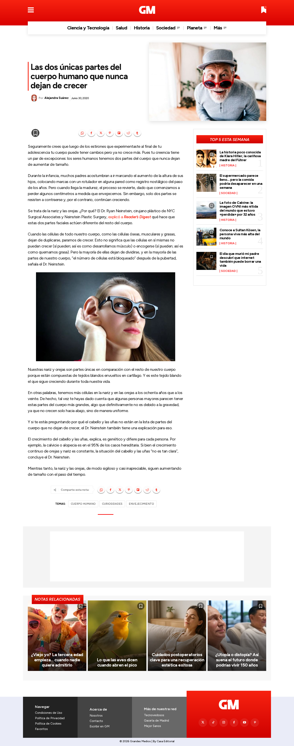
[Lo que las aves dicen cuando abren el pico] (117, 635)
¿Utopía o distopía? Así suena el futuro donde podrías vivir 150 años (237, 660)
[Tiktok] (213, 722)
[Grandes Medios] (147, 10)
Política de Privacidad (50, 718)
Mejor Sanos (152, 726)
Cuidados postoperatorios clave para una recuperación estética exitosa (177, 660)
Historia (228, 165)
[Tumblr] (137, 133)
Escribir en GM (99, 726)
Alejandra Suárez (56, 98)
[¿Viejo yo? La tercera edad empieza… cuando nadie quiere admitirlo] (57, 635)
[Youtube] (244, 722)
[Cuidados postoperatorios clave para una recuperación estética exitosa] (177, 635)
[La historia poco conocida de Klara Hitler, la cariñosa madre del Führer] (206, 159)
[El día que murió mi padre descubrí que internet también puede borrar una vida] (206, 261)
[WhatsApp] (82, 133)
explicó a (129, 216)
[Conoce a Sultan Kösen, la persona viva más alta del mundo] (206, 237)
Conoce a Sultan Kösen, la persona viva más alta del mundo (240, 234)
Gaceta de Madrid (156, 720)
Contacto (96, 721)
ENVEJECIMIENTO (141, 504)
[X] (101, 133)
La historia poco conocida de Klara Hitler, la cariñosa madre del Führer (240, 156)
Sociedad (228, 193)
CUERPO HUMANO (83, 504)
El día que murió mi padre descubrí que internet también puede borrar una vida (240, 259)
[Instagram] (223, 722)
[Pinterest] (110, 133)
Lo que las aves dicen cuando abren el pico (117, 662)
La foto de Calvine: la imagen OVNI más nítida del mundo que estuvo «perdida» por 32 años (239, 208)
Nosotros (96, 715)
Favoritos (41, 729)
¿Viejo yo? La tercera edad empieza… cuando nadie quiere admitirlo (57, 660)
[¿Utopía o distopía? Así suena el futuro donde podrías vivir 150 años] (237, 635)
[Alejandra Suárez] (35, 98)
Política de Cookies (48, 723)
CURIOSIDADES (112, 504)
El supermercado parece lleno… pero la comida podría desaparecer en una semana (241, 181)
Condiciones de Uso (48, 713)
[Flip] (119, 133)
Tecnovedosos (154, 715)
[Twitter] (203, 722)
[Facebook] (91, 133)
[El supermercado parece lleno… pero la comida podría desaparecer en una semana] (206, 183)
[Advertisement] (147, 556)
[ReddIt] (128, 133)
